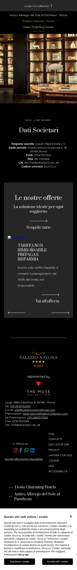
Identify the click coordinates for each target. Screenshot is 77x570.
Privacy (54, 450)
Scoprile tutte (38, 227)
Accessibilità (58, 471)
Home (28, 120)
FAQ (51, 433)
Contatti (55, 439)
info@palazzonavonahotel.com (34, 410)
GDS (51, 466)
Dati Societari (43, 120)
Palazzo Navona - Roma (38, 21)
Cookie (54, 460)
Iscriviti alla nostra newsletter (24, 459)
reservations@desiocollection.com (45, 413)
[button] (17, 313)
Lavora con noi (60, 455)
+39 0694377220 (37, 417)
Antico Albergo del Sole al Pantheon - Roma (38, 15)
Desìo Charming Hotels (38, 27)
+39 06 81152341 (20, 406)
